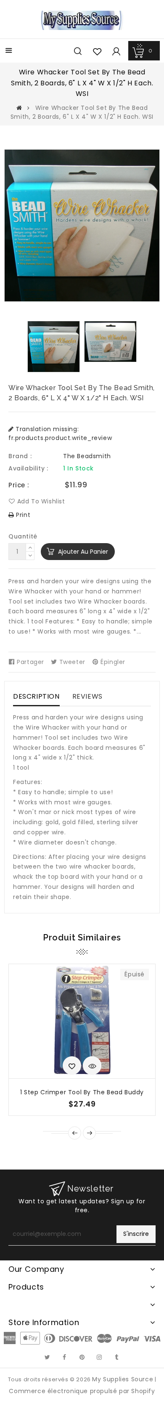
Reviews (87, 696)
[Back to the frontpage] (19, 108)
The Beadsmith (87, 456)
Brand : (20, 456)
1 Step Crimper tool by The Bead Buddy (82, 1092)
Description (36, 696)
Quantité (22, 536)
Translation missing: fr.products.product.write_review (60, 433)
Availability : (28, 468)
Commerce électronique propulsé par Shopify (82, 1391)
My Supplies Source (122, 1379)
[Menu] (8, 51)
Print (22, 515)
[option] (53, 346)
